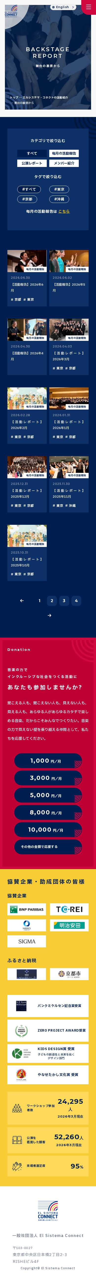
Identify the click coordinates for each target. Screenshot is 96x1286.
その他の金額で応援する (39, 846)
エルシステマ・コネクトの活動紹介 (45, 98)
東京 (60, 189)
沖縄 (60, 199)
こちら (64, 211)
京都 (28, 199)
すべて (30, 189)
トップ (14, 98)
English (62, 7)
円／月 (46, 760)
